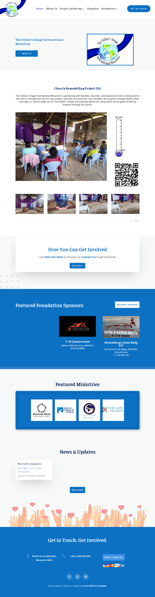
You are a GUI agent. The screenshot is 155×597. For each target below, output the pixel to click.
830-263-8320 (54, 257)
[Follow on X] (77, 577)
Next (136, 220)
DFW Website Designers (95, 586)
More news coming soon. (30, 463)
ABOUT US (26, 53)
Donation (92, 9)
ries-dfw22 (24, 468)
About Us (51, 9)
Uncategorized (23, 471)
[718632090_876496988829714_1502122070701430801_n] (125, 213)
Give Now (77, 265)
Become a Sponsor (127, 304)
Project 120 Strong (71, 9)
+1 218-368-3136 (121, 355)
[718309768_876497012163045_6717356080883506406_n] (93, 213)
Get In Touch (139, 8)
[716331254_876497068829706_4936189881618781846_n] (61, 213)
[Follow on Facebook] (69, 577)
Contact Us (88, 257)
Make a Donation (114, 557)
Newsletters (108, 9)
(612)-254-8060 (77, 348)
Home (39, 9)
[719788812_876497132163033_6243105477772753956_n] (30, 213)
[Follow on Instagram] (86, 577)
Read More (77, 490)
